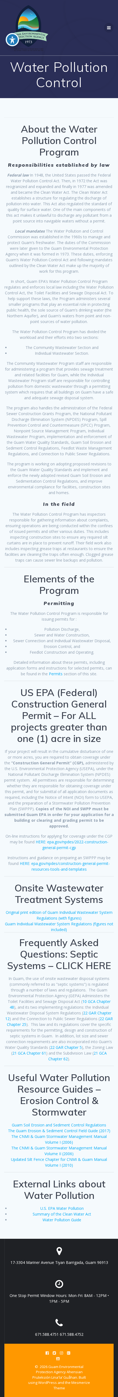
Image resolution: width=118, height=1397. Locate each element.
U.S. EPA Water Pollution (62, 1208)
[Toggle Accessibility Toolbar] (12, 39)
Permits (56, 673)
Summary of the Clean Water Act (62, 1214)
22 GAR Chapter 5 (66, 1047)
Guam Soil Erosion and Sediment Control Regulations (59, 1125)
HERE (40, 841)
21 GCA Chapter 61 (29, 1053)
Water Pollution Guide (62, 1219)
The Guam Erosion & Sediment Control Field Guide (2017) (59, 1130)
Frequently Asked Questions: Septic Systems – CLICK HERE (59, 954)
